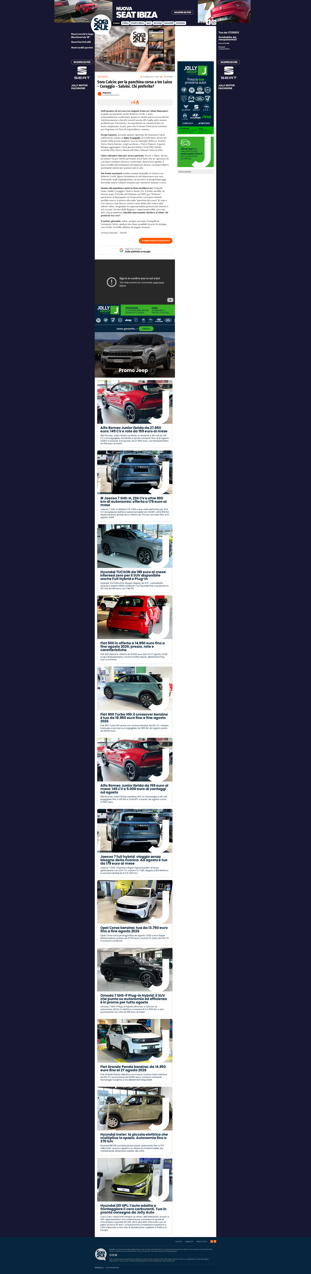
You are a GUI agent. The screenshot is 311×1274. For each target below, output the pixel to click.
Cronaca (116, 23)
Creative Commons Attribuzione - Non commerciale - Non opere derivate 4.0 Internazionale (146, 1251)
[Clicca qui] (135, 282)
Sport (149, 23)
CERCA (146, 328)
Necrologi (158, 23)
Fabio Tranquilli (132, 137)
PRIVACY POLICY (201, 1242)
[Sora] (101, 35)
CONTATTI (178, 1242)
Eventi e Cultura (137, 23)
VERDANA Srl (99, 1268)
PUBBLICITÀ (189, 1242)
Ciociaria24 (180, 23)
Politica (125, 23)
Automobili (168, 23)
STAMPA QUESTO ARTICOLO (156, 240)
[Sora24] (211, 1241)
